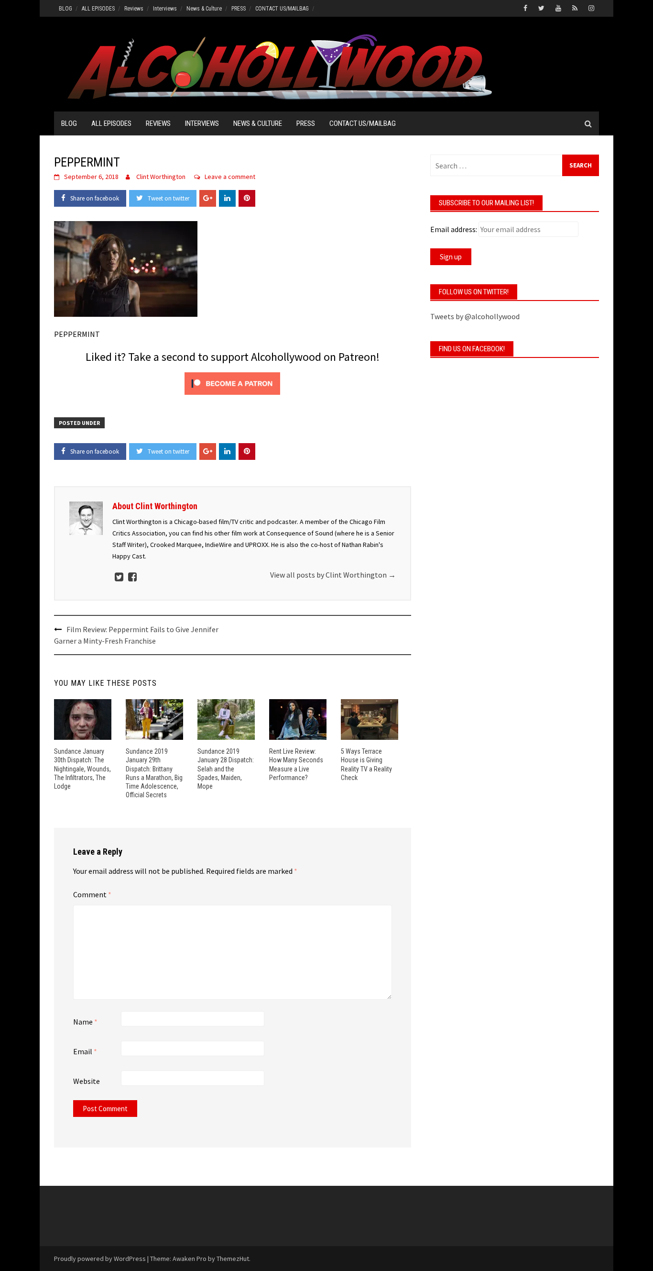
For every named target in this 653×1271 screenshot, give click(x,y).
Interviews (165, 8)
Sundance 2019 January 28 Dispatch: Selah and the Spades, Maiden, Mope (225, 768)
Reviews (133, 8)
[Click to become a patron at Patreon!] (232, 382)
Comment (92, 894)
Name (85, 1021)
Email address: (453, 229)
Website (86, 1081)
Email (85, 1051)
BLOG (65, 8)
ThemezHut (233, 1258)
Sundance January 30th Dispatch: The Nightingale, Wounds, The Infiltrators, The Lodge (82, 768)
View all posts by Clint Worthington (333, 575)
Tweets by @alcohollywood (475, 316)
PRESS (238, 8)
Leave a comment (230, 176)
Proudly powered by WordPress (100, 1258)
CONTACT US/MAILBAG (282, 8)
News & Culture (204, 8)
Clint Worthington (160, 176)
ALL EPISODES (98, 8)
